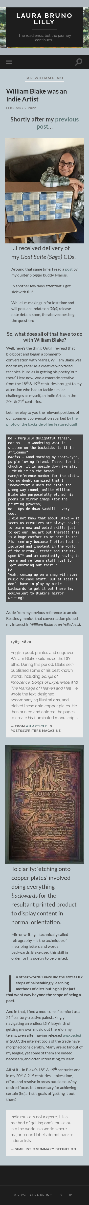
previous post (58, 123)
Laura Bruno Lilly (44, 19)
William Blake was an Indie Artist (36, 95)
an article (36, 726)
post (69, 269)
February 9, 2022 (21, 108)
